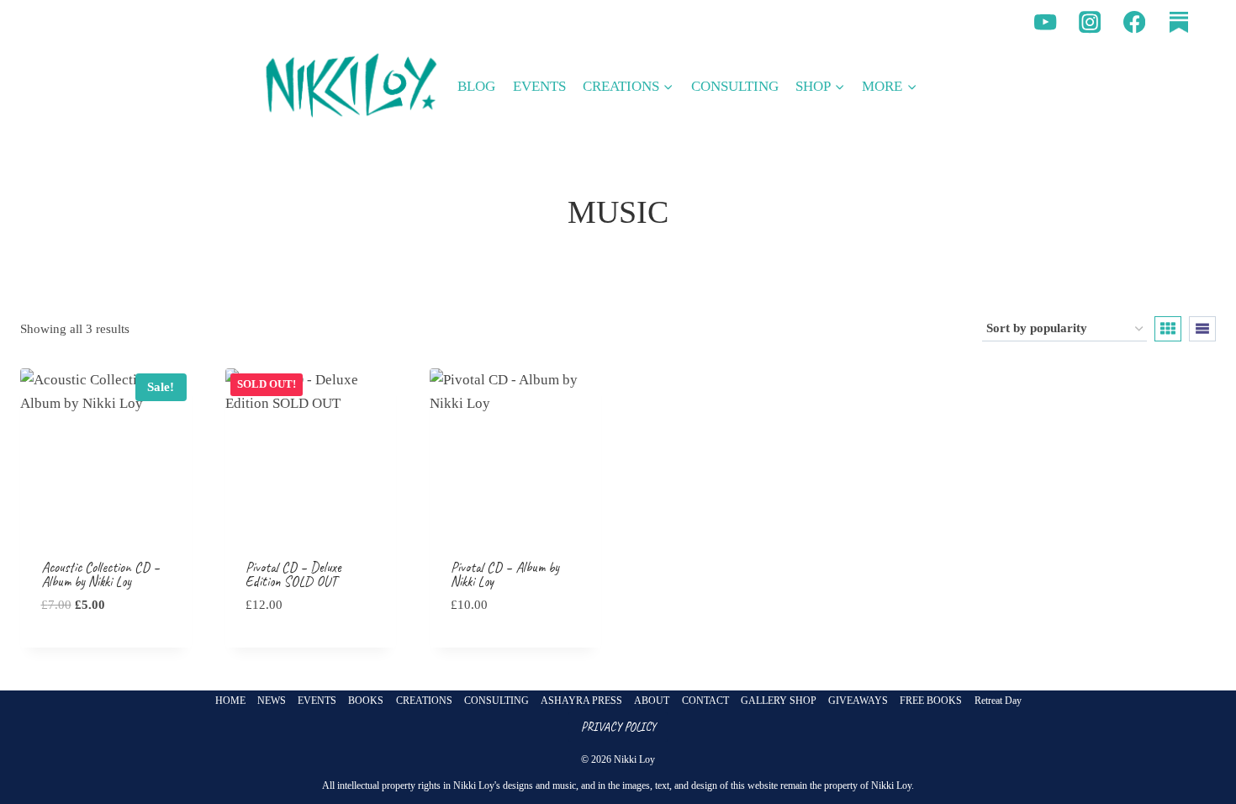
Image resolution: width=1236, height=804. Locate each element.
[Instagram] (1090, 22)
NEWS (271, 700)
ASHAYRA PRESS (581, 700)
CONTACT (705, 700)
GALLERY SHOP (778, 700)
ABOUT (651, 700)
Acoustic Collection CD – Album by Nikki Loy (100, 574)
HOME (230, 700)
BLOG (476, 86)
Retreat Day (998, 700)
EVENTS (539, 86)
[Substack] (1178, 22)
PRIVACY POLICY (618, 726)
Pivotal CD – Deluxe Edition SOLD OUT (293, 574)
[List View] (1202, 328)
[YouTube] (1045, 22)
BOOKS (365, 700)
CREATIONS (424, 700)
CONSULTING (735, 86)
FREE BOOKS (931, 700)
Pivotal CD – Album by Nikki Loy (505, 574)
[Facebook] (1134, 22)
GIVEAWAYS (858, 700)
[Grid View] (1167, 328)
